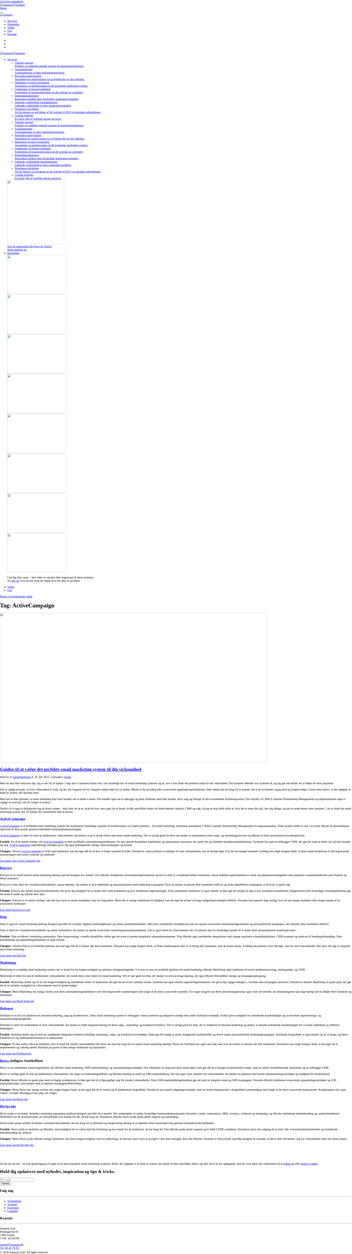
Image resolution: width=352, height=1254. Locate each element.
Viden (10, 27)
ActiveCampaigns (53, 841)
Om (9, 30)
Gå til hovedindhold (11, 1)
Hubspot (6, 1008)
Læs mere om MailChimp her (17, 1001)
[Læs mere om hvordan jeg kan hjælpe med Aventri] (179, 553)
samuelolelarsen (21, 777)
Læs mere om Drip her (13, 955)
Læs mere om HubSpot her (15, 1053)
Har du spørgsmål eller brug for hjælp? (29, 246)
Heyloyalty (8, 1106)
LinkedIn (12, 1211)
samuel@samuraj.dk (11, 1244)
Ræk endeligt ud (16, 249)
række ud (288, 1163)
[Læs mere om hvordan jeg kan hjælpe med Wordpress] (179, 513)
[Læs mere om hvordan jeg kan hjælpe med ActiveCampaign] (179, 275)
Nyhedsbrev (14, 1201)
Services (12, 21)
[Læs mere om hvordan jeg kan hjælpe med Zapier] (179, 473)
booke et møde (309, 1163)
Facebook (13, 1207)
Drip (3, 917)
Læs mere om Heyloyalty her (17, 1145)
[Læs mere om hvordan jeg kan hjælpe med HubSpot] (179, 314)
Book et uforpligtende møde (16, 596)
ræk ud (15, 580)
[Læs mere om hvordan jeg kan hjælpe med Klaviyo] (179, 434)
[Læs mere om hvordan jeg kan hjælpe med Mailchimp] (179, 354)
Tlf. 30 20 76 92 (9, 1247)
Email (67, 777)
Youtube (12, 1204)
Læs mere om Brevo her (14, 1099)
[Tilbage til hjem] (12, 4)
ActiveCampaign (12, 819)
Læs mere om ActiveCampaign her (20, 860)
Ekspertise (13, 24)
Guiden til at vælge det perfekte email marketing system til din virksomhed (70, 769)
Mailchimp (8, 963)
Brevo (4, 1061)
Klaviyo (6, 868)
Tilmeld (5, 1183)
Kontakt (12, 34)
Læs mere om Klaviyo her (15, 909)
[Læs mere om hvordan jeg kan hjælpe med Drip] (179, 394)
